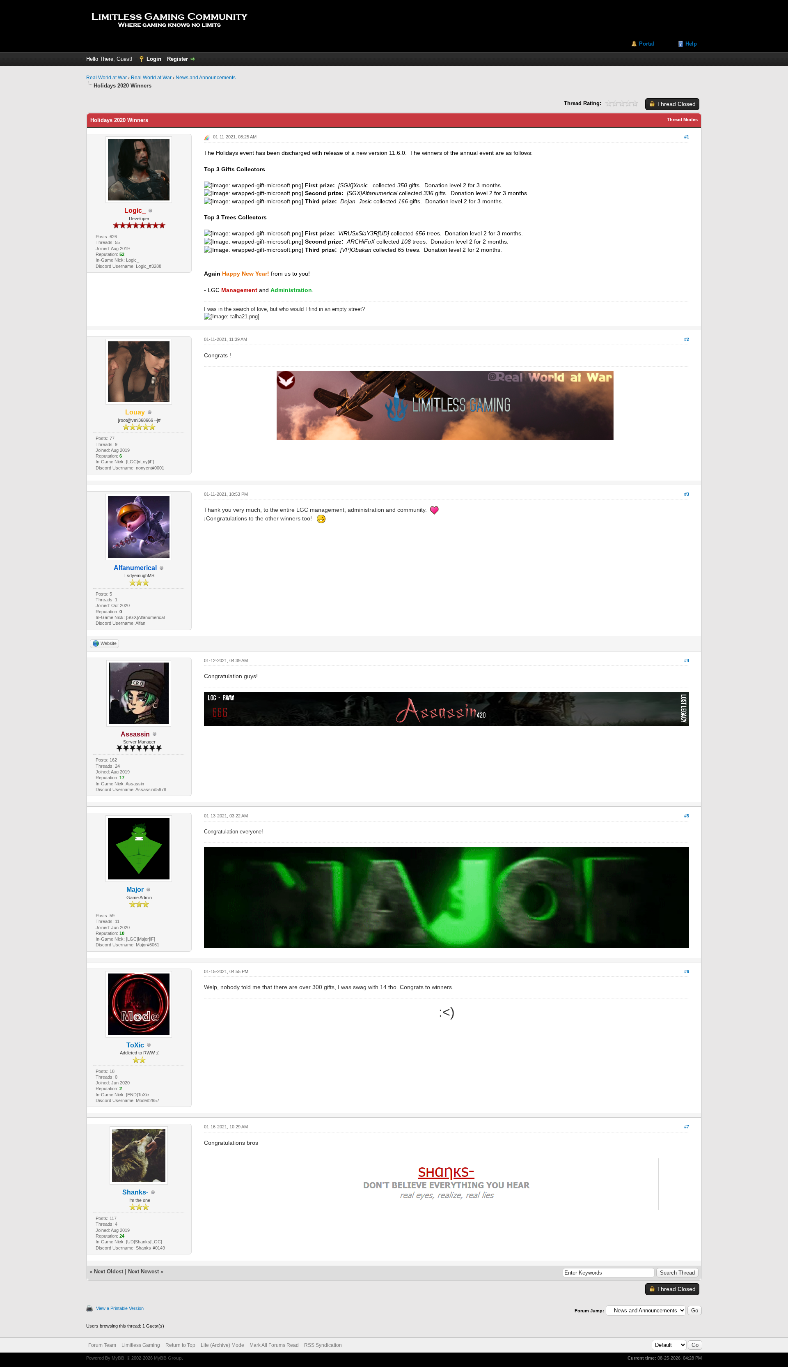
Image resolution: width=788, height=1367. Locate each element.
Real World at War (106, 78)
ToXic (135, 1045)
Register (177, 59)
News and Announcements (206, 78)
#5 (686, 815)
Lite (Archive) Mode (222, 1345)
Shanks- (135, 1192)
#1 (686, 136)
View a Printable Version (120, 1308)
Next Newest (143, 1271)
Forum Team (102, 1345)
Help (691, 44)
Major (135, 889)
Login (154, 59)
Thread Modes (682, 119)
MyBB (118, 1357)
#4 (686, 660)
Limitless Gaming (140, 1345)
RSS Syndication (323, 1345)
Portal (646, 44)
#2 (686, 339)
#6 (686, 971)
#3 (686, 494)
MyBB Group (168, 1357)
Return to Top (180, 1345)
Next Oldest (108, 1271)
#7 (686, 1126)
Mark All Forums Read (274, 1345)
